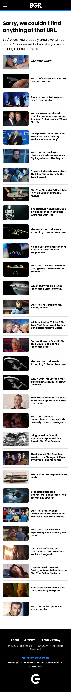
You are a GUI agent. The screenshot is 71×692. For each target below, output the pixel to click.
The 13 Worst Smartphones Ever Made (49, 476)
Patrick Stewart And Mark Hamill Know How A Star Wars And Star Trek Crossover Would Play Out (49, 118)
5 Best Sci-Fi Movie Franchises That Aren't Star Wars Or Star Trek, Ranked (48, 174)
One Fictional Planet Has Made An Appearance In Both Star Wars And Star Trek (48, 212)
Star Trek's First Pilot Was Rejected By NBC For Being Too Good (48, 532)
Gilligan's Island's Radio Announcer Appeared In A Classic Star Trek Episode (46, 438)
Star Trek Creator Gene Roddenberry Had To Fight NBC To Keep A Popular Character (49, 513)
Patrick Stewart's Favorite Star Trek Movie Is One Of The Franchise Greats (48, 344)
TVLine (40, 662)
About (15, 640)
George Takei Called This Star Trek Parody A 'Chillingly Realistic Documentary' (48, 136)
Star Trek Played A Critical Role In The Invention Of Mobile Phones (49, 193)
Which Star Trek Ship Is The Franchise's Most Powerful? (46, 287)
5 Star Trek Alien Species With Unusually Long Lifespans (48, 589)
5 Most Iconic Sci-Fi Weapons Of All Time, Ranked (48, 99)
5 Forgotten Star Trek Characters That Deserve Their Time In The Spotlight (48, 495)
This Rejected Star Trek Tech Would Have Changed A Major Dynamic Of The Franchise (48, 457)
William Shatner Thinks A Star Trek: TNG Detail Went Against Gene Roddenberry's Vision (48, 325)
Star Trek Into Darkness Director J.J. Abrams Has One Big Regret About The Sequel (48, 155)
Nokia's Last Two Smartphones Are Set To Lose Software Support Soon (48, 250)
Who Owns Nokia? (41, 61)
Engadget (13, 662)
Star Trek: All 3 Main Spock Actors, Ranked (46, 306)
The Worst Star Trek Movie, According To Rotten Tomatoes (48, 231)
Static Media (24, 646)
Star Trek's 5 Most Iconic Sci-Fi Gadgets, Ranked (48, 80)
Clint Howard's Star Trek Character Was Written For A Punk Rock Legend (47, 551)
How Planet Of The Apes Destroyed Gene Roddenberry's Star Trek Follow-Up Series (49, 570)
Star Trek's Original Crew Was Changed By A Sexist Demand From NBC (48, 268)
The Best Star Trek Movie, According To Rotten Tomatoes (48, 363)
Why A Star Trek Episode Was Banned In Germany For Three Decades (48, 382)
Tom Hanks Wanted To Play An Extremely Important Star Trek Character (48, 400)
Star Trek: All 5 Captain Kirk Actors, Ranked (47, 608)
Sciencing (53, 662)
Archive (30, 640)
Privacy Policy (50, 640)
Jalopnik (28, 662)
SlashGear (35, 666)
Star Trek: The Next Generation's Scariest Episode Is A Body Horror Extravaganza (48, 419)
